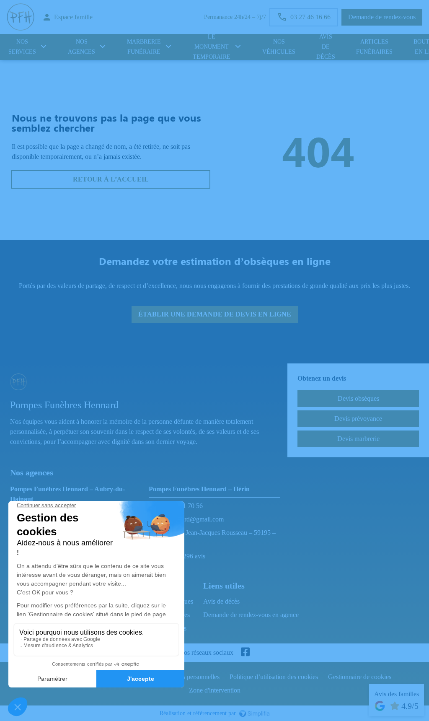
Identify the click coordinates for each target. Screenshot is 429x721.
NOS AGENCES (81, 47)
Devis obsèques (358, 398)
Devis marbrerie (358, 438)
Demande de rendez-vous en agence (251, 614)
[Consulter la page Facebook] (245, 653)
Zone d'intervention (214, 690)
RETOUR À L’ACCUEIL (111, 179)
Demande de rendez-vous (382, 17)
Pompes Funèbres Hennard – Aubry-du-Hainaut (67, 494)
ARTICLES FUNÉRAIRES (374, 47)
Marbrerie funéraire (144, 47)
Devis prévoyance (358, 418)
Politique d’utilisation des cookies (274, 676)
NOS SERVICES (22, 47)
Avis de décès (325, 47)
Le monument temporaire (211, 47)
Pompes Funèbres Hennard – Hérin (199, 489)
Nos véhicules (278, 47)
